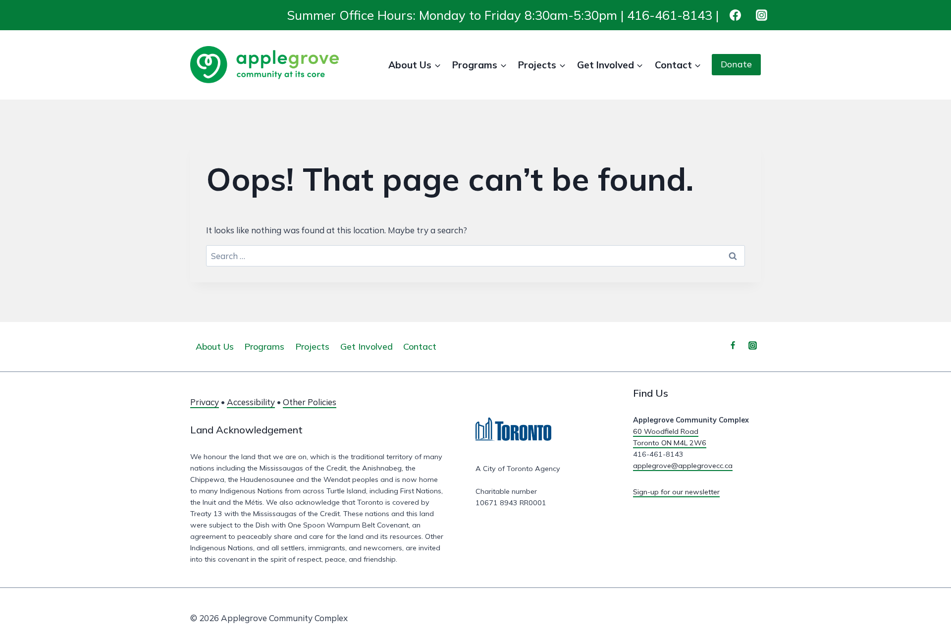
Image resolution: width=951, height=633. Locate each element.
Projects (312, 346)
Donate (736, 64)
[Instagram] (761, 14)
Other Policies (309, 402)
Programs (264, 346)
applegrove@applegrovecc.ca (683, 465)
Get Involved (366, 346)
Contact (419, 346)
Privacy (204, 402)
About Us (215, 346)
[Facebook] (735, 14)
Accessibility (251, 402)
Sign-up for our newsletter (676, 491)
